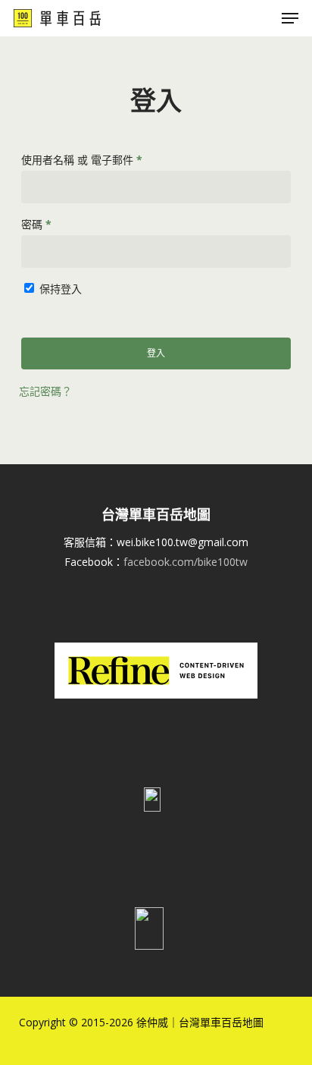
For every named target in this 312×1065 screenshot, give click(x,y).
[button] (290, 18)
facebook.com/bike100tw (185, 561)
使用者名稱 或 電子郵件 (86, 161)
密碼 (41, 225)
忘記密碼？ (45, 391)
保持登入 (60, 288)
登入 (156, 353)
